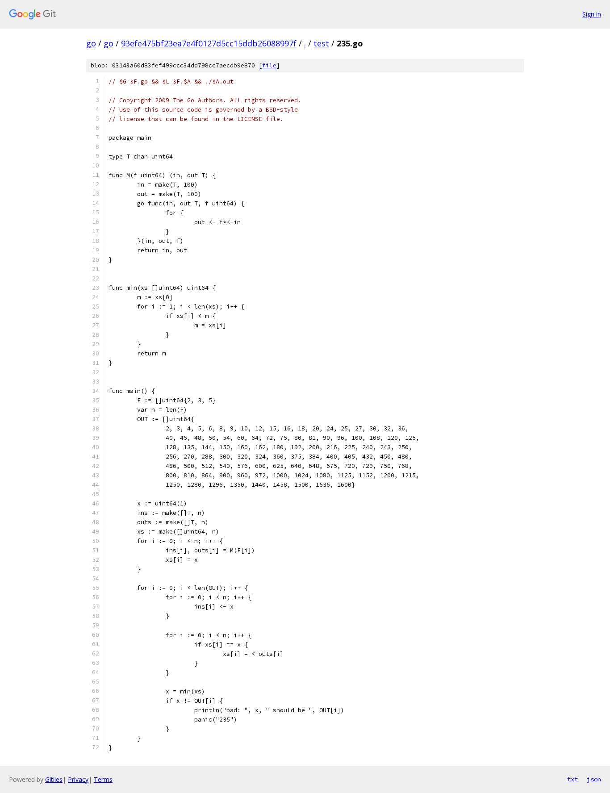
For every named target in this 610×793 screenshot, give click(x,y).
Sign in (591, 14)
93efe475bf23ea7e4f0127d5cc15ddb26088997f (209, 43)
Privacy (78, 779)
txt (572, 779)
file (269, 65)
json (594, 779)
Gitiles (54, 779)
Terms (103, 779)
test (321, 43)
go (91, 43)
